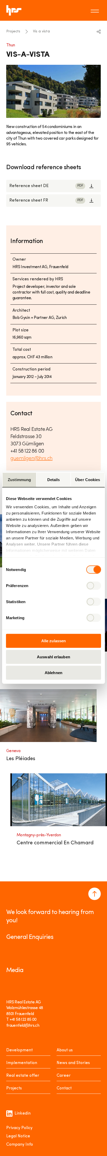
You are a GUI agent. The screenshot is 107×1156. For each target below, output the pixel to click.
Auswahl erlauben (53, 656)
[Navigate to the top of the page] (94, 894)
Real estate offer (22, 1076)
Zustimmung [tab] (19, 479)
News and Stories (73, 1063)
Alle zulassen (53, 641)
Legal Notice (18, 1136)
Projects (13, 31)
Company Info (19, 1145)
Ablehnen (53, 672)
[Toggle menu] (95, 10)
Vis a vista (41, 31)
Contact (64, 1088)
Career (64, 1076)
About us (65, 1050)
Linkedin (23, 1113)
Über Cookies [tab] (87, 479)
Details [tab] (53, 479)
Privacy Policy (19, 1128)
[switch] (93, 586)
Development (19, 1050)
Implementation (21, 1063)
